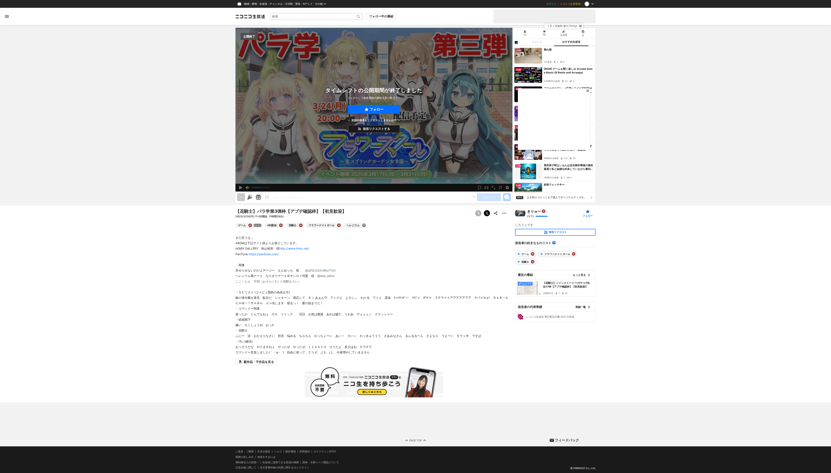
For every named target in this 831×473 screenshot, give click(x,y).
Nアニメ (307, 4)
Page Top (415, 440)
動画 (247, 4)
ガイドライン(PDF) (325, 451)
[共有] (496, 213)
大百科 (289, 4)
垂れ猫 (548, 49)
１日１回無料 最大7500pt (562, 26)
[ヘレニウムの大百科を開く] (364, 225)
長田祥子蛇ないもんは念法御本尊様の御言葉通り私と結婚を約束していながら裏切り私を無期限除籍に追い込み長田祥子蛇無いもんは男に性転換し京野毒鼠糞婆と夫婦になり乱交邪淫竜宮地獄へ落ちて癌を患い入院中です (568, 167)
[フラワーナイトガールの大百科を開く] (339, 225)
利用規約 (305, 451)
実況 (297, 4)
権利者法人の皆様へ (247, 462)
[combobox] (316, 16)
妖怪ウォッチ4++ (554, 184)
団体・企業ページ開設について (321, 462)
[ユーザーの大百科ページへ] (543, 211)
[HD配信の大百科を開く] (281, 225)
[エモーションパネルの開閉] (507, 197)
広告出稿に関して (245, 467)
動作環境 (290, 451)
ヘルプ (278, 451)
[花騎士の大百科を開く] (301, 225)
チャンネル (276, 4)
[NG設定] (516, 42)
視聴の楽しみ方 (244, 456)
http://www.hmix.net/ (294, 248)
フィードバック (567, 440)
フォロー (376, 109)
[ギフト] (258, 197)
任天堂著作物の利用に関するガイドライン (284, 467)
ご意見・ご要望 (244, 451)
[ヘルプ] (554, 242)
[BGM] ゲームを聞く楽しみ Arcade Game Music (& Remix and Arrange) (568, 70)
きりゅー (534, 211)
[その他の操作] (504, 213)
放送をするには (266, 457)
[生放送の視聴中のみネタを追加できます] (241, 197)
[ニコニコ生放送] (250, 16)
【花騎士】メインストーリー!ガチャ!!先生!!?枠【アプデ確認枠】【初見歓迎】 (566, 284)
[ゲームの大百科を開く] (250, 225)
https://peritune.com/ (264, 254)
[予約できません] (478, 213)
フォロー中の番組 (381, 16)
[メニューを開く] (7, 16)
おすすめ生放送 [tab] (571, 41)
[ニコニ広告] (250, 197)
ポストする (487, 213)
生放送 (263, 4)
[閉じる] (580, 26)
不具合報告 (263, 451)
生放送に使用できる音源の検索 (281, 462)
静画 (254, 4)
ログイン (551, 4)
